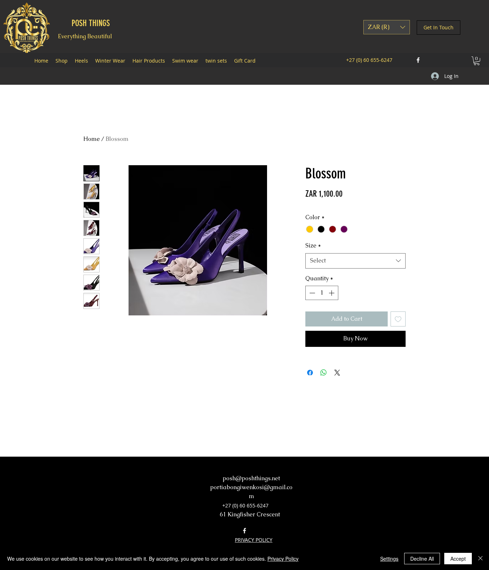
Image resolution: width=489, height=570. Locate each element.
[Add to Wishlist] (398, 318)
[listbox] (386, 27)
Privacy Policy (283, 558)
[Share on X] (337, 372)
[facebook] (418, 60)
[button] (386, 27)
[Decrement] (311, 293)
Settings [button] (389, 558)
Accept (458, 558)
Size (313, 245)
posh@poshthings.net (251, 478)
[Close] (480, 558)
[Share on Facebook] (310, 372)
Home (91, 139)
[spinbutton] (321, 293)
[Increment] (332, 293)
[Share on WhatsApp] (323, 372)
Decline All (422, 558)
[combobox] (355, 261)
